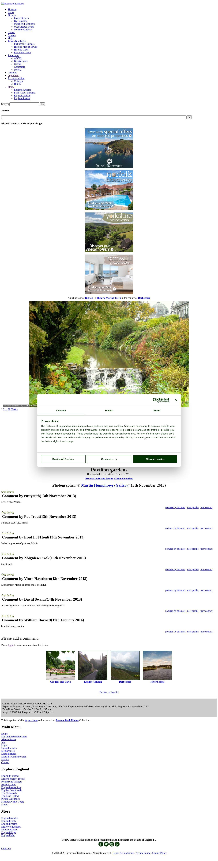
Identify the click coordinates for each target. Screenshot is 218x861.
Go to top (6, 848)
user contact (206, 507)
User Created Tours (24, 26)
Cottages (18, 81)
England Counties (10, 776)
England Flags (8, 832)
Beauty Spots (20, 61)
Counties (12, 72)
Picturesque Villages (24, 44)
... (6, 409)
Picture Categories (10, 798)
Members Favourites (24, 23)
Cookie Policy (159, 853)
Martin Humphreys (32, 406)
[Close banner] (176, 400)
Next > (14, 409)
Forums (5, 759)
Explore (12, 35)
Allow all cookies (155, 459)
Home (11, 12)
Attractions (13, 55)
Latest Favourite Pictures (13, 756)
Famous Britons (9, 829)
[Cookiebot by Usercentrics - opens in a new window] (155, 400)
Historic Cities (21, 49)
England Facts (8, 821)
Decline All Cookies (63, 459)
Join (3, 742)
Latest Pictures (21, 18)
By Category (20, 21)
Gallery (122, 485)
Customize (107, 459)
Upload (11, 32)
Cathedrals (19, 66)
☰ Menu (12, 9)
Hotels (17, 84)
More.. (11, 87)
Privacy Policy (142, 853)
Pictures (12, 15)
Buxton (103, 692)
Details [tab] (109, 410)
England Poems (22, 98)
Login (4, 745)
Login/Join (13, 75)
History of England (11, 826)
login (10, 645)
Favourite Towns (22, 52)
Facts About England (24, 92)
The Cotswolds (9, 793)
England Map (8, 835)
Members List (8, 751)
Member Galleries (23, 29)
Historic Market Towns (25, 46)
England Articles (22, 89)
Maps (10, 38)
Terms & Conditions (123, 853)
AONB (18, 58)
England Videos (22, 95)
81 (9, 409)
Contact (5, 762)
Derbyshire (113, 692)
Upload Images (9, 748)
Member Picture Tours (12, 801)
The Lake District (10, 796)
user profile (193, 507)
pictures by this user (175, 507)
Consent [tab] (61, 410)
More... (17, 69)
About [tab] (156, 410)
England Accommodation (14, 736)
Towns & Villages (17, 41)
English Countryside (11, 790)
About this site (8, 739)
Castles (17, 64)
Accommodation (16, 78)
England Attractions (11, 787)
